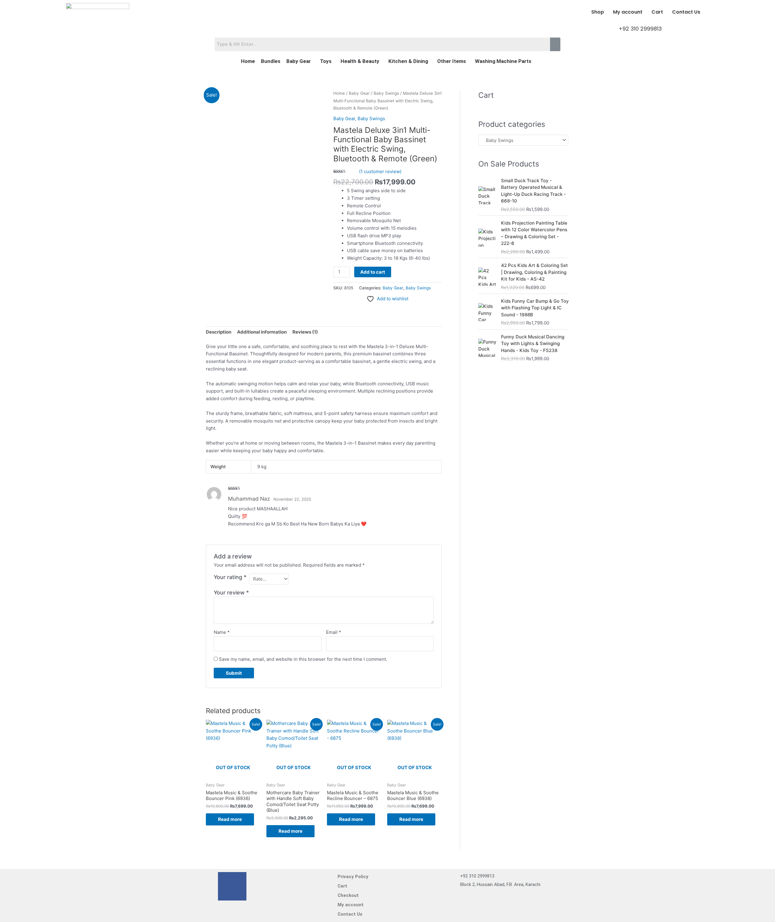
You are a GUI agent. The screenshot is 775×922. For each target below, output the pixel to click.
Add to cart (372, 272)
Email (333, 632)
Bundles (270, 61)
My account (627, 11)
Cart (657, 11)
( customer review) (380, 171)
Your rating (230, 577)
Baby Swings (386, 93)
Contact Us (686, 11)
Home (248, 61)
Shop (597, 11)
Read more (230, 819)
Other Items (451, 61)
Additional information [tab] (262, 332)
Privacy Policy (353, 876)
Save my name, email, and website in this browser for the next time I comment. (303, 659)
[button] (300, 61)
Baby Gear (298, 61)
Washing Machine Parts (503, 61)
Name (222, 632)
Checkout (348, 895)
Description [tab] (218, 332)
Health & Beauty (360, 61)
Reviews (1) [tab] (305, 332)
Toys (325, 61)
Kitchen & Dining (408, 61)
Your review (231, 592)
